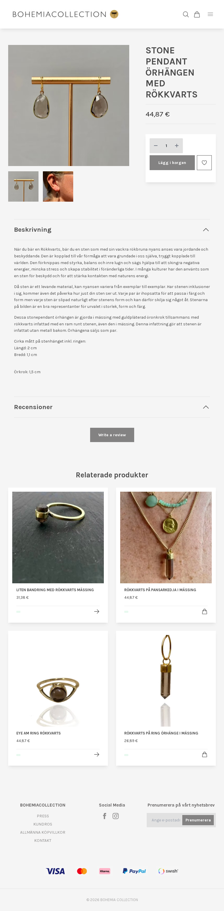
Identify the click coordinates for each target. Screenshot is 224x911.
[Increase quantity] (177, 146)
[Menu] (210, 14)
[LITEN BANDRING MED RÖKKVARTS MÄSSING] (97, 611)
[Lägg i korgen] (205, 611)
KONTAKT (42, 840)
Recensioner (33, 407)
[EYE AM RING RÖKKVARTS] (97, 754)
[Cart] (197, 14)
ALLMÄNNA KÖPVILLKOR (42, 832)
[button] (120, 108)
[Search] (186, 14)
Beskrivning (32, 229)
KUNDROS (42, 824)
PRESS (43, 816)
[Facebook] (105, 816)
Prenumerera (198, 820)
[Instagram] (116, 816)
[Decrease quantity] (156, 146)
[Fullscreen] (68, 105)
